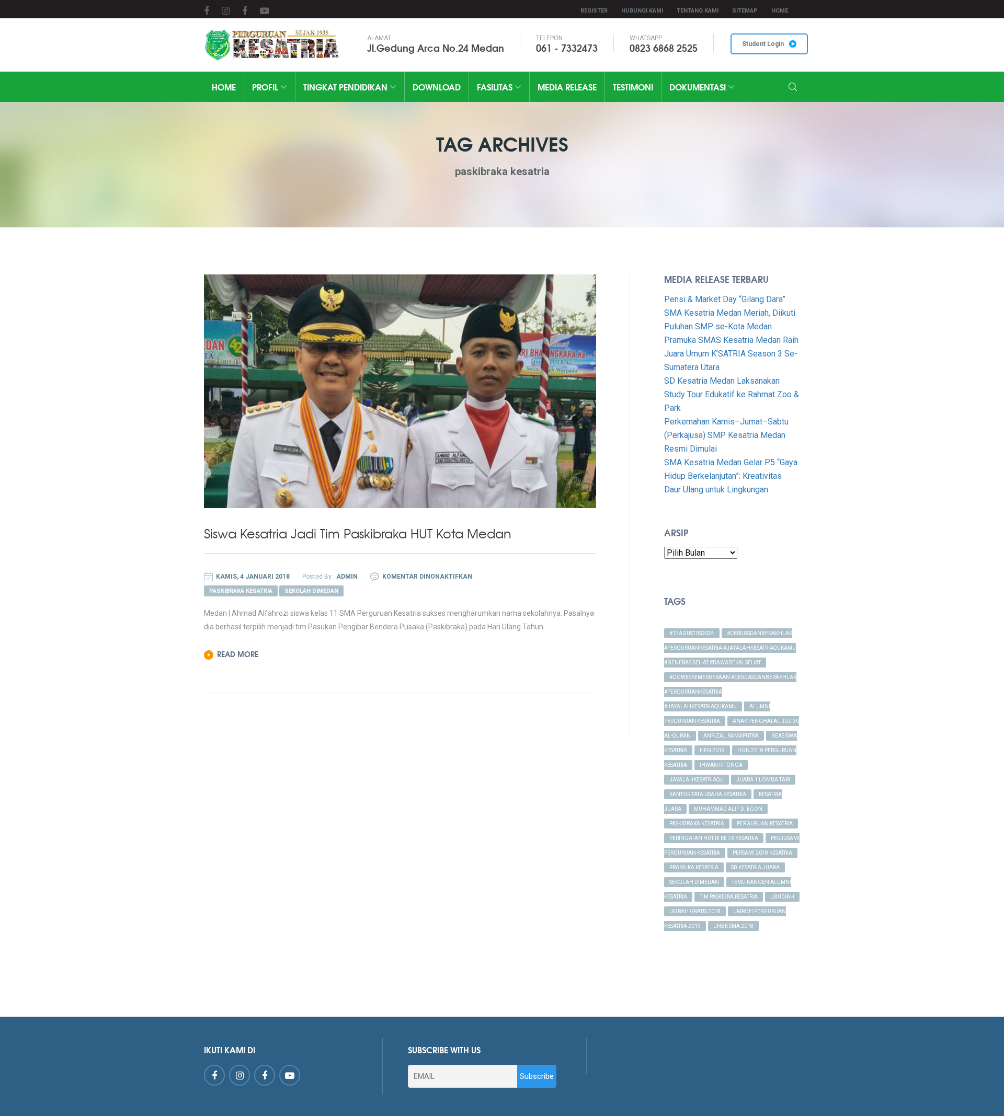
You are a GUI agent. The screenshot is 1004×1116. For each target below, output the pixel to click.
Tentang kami (697, 10)
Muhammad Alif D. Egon (728, 809)
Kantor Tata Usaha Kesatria (707, 794)
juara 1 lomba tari (763, 780)
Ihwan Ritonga (721, 765)
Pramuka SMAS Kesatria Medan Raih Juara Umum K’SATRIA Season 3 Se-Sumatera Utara (731, 353)
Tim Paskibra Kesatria (729, 897)
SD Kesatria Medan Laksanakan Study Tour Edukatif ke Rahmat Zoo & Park (731, 394)
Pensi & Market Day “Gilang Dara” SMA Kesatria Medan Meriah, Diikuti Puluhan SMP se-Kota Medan (729, 312)
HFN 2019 (712, 750)
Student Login (763, 44)
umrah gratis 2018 (695, 911)
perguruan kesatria (765, 823)
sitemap (745, 10)
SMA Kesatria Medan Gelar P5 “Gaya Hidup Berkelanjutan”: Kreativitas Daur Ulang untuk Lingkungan (730, 475)
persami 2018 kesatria (762, 853)
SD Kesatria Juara (755, 867)
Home (779, 10)
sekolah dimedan (694, 882)
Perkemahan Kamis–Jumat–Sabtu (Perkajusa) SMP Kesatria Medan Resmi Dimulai (726, 435)
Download (437, 86)
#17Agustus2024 (691, 633)
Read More (237, 654)
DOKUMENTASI (698, 86)
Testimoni (633, 86)
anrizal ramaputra (731, 736)
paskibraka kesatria (696, 823)
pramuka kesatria (693, 867)
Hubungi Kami (642, 10)
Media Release (567, 86)
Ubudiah (782, 897)
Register (594, 10)
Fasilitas (496, 86)
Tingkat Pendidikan (346, 86)
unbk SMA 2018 (733, 926)
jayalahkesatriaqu (696, 780)
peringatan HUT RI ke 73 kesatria (713, 838)
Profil (266, 86)
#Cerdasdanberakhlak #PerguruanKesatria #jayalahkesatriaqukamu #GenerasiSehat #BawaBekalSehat (730, 647)
